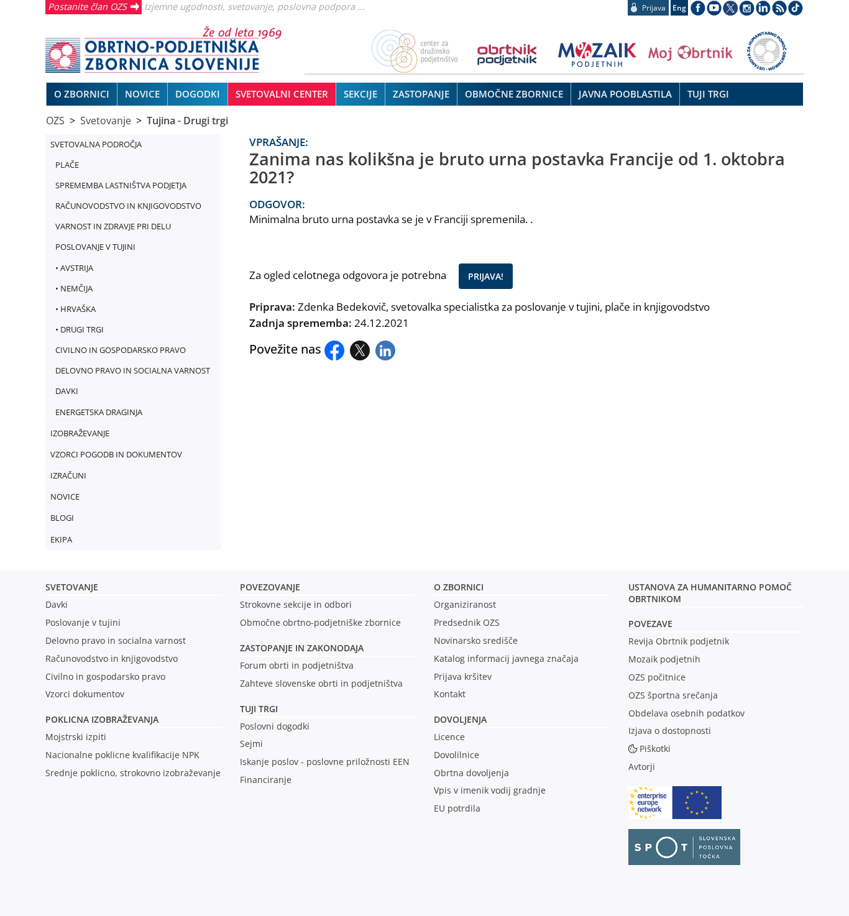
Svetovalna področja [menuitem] (96, 144)
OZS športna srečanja (673, 695)
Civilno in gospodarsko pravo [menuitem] (120, 349)
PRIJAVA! (485, 276)
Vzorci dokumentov (84, 694)
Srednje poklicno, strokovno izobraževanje (133, 773)
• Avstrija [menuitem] (74, 267)
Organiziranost (465, 604)
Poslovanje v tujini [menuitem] (95, 246)
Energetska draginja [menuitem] (98, 412)
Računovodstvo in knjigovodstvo (111, 658)
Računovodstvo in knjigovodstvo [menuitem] (128, 205)
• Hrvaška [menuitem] (75, 308)
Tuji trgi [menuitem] (708, 94)
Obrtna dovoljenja (471, 773)
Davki (56, 604)
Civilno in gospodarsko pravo (105, 676)
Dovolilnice (456, 755)
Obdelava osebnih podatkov (686, 713)
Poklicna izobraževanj (99, 719)
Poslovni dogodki (275, 726)
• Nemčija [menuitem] (74, 288)
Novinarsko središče (476, 640)
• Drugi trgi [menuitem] (79, 329)
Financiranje (265, 779)
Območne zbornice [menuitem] (514, 94)
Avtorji (641, 766)
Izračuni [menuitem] (68, 475)
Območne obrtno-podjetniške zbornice (320, 622)
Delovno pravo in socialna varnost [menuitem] (132, 370)
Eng (679, 7)
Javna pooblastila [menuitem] (625, 94)
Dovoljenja (460, 719)
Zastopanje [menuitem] (421, 94)
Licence (449, 737)
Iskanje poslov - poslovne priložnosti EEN (325, 761)
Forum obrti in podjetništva (297, 665)
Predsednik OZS (467, 622)
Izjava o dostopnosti (669, 730)
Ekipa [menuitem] (61, 539)
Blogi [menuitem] (62, 517)
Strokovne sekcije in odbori (296, 604)
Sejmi (251, 743)
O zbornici (459, 587)
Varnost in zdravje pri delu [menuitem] (113, 226)
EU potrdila (457, 808)
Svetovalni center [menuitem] (282, 94)
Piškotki (655, 748)
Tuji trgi (259, 709)
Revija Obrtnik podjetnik (678, 641)
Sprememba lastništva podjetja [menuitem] (120, 185)
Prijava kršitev (463, 676)
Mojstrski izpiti (75, 737)
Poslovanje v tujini (83, 622)
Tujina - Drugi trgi (187, 120)
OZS (55, 120)
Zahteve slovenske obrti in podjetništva (321, 683)
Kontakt (450, 694)
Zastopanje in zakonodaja (302, 648)
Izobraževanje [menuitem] (79, 433)
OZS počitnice (657, 677)
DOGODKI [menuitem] (197, 94)
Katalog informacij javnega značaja (506, 658)
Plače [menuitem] (67, 164)
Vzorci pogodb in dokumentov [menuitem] (116, 454)
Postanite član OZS (87, 6)
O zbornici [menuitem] (81, 94)
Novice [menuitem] (142, 94)
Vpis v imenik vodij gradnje (490, 790)
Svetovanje (105, 120)
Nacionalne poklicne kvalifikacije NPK (122, 755)
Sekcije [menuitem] (360, 94)
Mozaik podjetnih (664, 659)
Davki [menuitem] (66, 390)
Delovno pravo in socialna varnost (115, 640)
